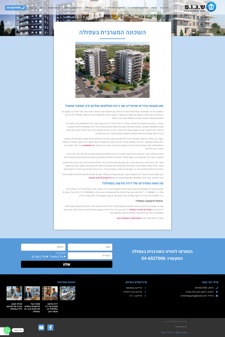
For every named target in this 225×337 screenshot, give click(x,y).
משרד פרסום (181, 332)
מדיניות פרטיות (181, 326)
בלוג (42, 7)
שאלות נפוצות (53, 7)
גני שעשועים (88, 145)
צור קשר (32, 7)
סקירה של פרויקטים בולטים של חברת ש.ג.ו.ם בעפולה (32, 307)
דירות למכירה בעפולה (72, 7)
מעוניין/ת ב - (60, 253)
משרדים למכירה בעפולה (140, 209)
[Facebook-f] (50, 327)
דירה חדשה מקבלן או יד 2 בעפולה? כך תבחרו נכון (51, 307)
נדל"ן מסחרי (56, 257)
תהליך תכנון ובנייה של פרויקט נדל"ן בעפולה (14, 306)
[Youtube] (41, 327)
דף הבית (164, 7)
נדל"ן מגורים (39, 257)
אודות (154, 7)
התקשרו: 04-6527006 (162, 258)
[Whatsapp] (7, 330)
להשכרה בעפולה (93, 7)
